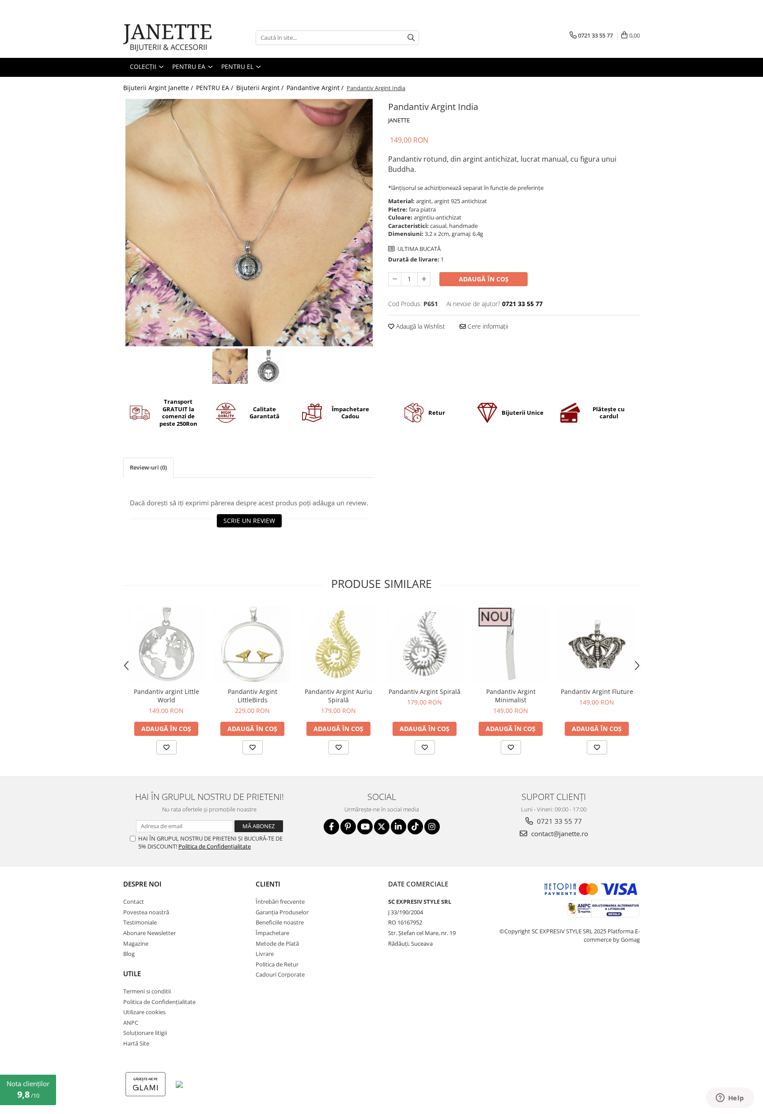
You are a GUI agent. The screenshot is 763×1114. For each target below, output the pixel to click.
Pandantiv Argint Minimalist (511, 695)
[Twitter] (381, 826)
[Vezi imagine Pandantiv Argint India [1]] (268, 366)
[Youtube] (365, 826)
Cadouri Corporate (280, 974)
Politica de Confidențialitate (214, 846)
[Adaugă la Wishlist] (166, 747)
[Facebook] (331, 826)
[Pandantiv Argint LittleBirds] (252, 644)
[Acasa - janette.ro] (167, 37)
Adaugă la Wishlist (419, 326)
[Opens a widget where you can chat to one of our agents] (730, 1098)
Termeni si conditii (147, 991)
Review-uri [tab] (148, 467)
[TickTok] (415, 826)
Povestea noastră (146, 912)
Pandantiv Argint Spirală (425, 691)
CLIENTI (268, 883)
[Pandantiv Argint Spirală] (424, 644)
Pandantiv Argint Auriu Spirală (338, 695)
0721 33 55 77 (558, 821)
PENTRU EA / (215, 87)
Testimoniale (140, 922)
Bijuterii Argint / (260, 87)
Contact (133, 902)
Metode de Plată (277, 943)
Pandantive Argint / (316, 87)
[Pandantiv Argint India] (249, 222)
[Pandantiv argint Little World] (166, 644)
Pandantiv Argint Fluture (597, 691)
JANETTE (399, 120)
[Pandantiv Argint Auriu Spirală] (338, 644)
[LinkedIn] (398, 826)
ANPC (130, 1023)
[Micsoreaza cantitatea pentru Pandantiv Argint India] (394, 279)
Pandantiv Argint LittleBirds (252, 695)
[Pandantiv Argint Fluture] (596, 644)
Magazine (135, 943)
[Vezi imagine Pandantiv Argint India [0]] (230, 366)
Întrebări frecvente (280, 902)
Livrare (265, 954)
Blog (129, 954)
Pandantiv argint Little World (166, 695)
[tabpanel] (249, 222)
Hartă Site (136, 1043)
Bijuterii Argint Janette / (159, 87)
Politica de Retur (277, 964)
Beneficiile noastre (280, 922)
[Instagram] (432, 826)
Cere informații (487, 326)
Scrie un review (249, 520)
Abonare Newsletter (149, 933)
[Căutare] (411, 37)
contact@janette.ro (558, 833)
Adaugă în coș (484, 279)
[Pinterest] (348, 826)
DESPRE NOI (142, 883)
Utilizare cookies (144, 1012)
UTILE (132, 973)
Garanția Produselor (282, 912)
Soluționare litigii (145, 1033)
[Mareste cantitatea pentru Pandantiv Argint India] (424, 279)
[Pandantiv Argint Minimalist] (510, 644)
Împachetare (272, 933)
